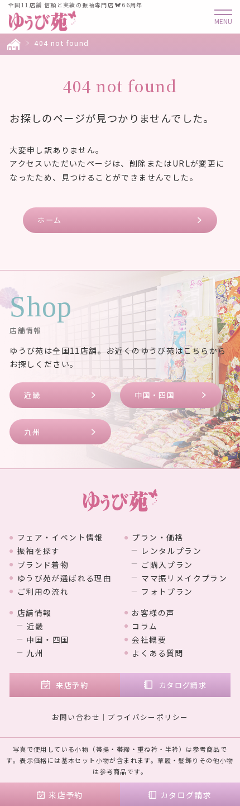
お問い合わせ (76, 717)
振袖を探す (38, 550)
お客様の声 (153, 612)
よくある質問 (157, 652)
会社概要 (149, 639)
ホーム (49, 220)
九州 (32, 431)
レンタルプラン (171, 550)
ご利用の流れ (43, 591)
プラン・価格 (157, 537)
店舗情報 (34, 612)
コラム (144, 626)
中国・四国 (155, 395)
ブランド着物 (43, 564)
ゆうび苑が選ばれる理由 (64, 578)
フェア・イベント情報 (60, 537)
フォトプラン (167, 591)
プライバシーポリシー (148, 717)
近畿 (32, 395)
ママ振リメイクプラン (184, 578)
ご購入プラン (167, 564)
